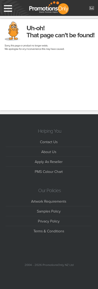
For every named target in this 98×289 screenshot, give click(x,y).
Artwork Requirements (48, 201)
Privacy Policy (49, 221)
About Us (48, 151)
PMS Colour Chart (49, 171)
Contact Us (48, 141)
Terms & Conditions (48, 230)
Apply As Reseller (48, 161)
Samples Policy (49, 211)
